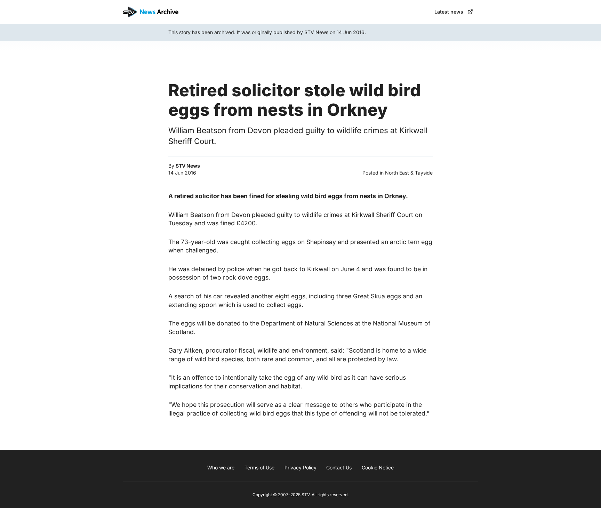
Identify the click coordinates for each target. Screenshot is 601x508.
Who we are (220, 467)
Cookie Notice (378, 467)
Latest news (448, 12)
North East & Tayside (409, 173)
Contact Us (339, 467)
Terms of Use (259, 467)
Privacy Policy (300, 467)
